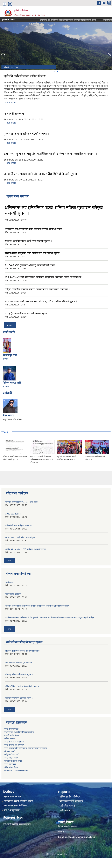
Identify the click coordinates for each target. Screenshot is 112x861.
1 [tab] (54, 71)
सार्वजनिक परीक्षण (67, 810)
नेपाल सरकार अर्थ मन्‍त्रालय (14, 745)
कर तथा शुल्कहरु (12, 810)
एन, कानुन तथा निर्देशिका (15, 805)
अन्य (9, 560)
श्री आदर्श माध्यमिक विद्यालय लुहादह (16, 824)
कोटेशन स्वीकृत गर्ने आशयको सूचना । (19, 698)
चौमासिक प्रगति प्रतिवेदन (71, 801)
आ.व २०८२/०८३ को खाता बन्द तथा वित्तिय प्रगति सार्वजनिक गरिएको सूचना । (41, 301)
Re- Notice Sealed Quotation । (19, 662)
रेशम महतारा (8, 415)
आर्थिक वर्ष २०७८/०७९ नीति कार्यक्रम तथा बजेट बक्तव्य (25, 549)
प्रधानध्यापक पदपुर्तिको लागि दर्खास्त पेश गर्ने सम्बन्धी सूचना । (33, 253)
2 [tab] (57, 71)
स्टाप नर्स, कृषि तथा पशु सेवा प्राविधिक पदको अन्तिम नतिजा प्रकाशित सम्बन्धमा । (50, 154)
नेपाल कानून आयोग (11, 758)
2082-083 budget (13, 514)
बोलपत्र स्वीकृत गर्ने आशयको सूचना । (19, 674)
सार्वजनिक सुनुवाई (67, 805)
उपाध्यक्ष (6, 386)
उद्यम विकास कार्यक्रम (13, 594)
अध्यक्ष (5, 359)
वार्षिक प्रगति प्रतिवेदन (70, 796)
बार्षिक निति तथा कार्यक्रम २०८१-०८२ (19, 525)
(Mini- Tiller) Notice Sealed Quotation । (23, 686)
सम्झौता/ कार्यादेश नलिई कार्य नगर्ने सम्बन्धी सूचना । (28, 241)
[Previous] (2, 54)
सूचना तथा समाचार (12, 796)
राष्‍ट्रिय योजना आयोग (12, 754)
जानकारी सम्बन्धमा (14, 113)
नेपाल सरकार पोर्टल (11, 729)
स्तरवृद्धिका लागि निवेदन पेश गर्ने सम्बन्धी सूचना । (27, 313)
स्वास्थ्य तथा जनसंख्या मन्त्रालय (16, 770)
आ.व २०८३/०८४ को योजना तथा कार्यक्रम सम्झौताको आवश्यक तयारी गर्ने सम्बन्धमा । (44, 277)
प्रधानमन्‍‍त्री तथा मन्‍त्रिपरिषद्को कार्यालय (19, 732)
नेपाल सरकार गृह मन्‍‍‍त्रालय (14, 742)
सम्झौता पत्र (9, 582)
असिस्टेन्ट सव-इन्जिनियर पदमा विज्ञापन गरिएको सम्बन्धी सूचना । (34, 229)
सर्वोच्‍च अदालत (9, 738)
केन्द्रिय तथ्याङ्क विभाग (13, 761)
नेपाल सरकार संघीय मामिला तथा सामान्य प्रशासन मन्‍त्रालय (25, 748)
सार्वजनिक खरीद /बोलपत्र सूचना (18, 801)
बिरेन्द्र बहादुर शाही (12, 382)
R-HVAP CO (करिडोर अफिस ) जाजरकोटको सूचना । (31, 265)
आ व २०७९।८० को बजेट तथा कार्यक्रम (20, 537)
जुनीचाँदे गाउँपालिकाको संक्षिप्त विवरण (25, 76)
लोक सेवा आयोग (10, 751)
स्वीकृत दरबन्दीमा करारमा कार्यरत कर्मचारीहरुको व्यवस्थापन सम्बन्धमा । (37, 289)
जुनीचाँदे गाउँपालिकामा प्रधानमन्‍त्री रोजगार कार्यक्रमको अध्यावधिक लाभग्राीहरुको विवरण (37, 606)
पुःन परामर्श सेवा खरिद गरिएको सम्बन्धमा (26, 133)
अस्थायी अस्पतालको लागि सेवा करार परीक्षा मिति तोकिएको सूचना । (42, 174)
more (9, 325)
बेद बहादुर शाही (10, 355)
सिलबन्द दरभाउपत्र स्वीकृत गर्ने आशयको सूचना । (23, 651)
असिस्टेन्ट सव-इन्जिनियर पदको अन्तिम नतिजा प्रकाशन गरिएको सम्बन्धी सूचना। (61, 20)
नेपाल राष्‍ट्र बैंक (10, 764)
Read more (10, 102)
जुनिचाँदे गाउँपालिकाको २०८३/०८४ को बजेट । (22, 502)
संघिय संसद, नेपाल (11, 767)
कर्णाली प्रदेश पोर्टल (11, 735)
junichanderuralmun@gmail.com (80, 837)
